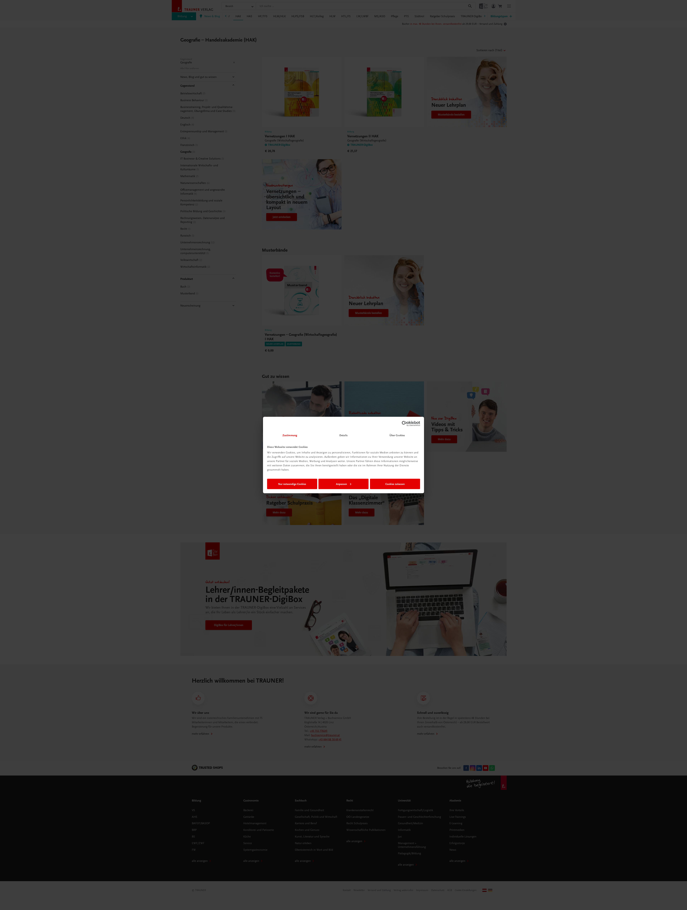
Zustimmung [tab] (289, 435)
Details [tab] (343, 435)
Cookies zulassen (395, 483)
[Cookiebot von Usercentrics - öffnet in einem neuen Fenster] (404, 423)
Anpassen (341, 483)
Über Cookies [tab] (397, 435)
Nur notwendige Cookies (292, 483)
